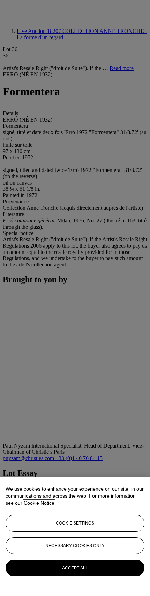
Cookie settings (75, 523)
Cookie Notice (39, 503)
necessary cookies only (75, 545)
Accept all (75, 568)
